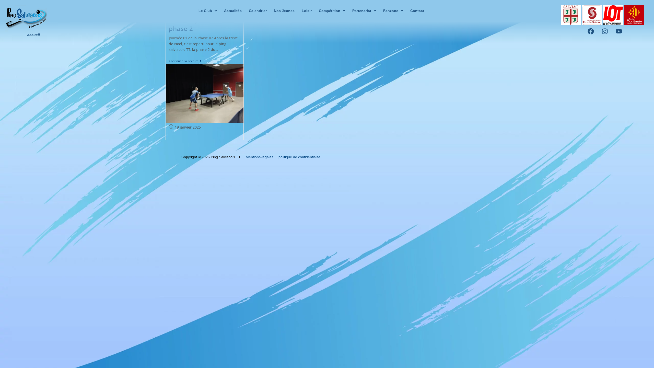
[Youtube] (619, 31)
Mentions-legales (259, 157)
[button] (207, 10)
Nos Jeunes (284, 11)
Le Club (205, 11)
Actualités (233, 11)
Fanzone (390, 11)
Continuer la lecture (185, 61)
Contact (417, 11)
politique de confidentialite (299, 157)
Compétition (329, 11)
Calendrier (258, 11)
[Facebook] (591, 31)
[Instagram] (605, 31)
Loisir (307, 11)
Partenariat (361, 11)
